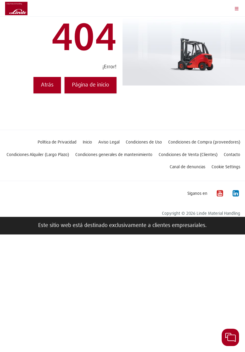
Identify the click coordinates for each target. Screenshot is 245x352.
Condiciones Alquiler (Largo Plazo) (38, 155)
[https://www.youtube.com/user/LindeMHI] (219, 193)
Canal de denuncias (187, 167)
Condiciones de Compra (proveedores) (204, 142)
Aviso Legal (109, 142)
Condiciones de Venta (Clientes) (188, 155)
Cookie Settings (226, 167)
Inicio (87, 142)
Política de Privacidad (57, 142)
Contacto (232, 155)
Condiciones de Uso (144, 142)
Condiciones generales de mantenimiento (113, 155)
